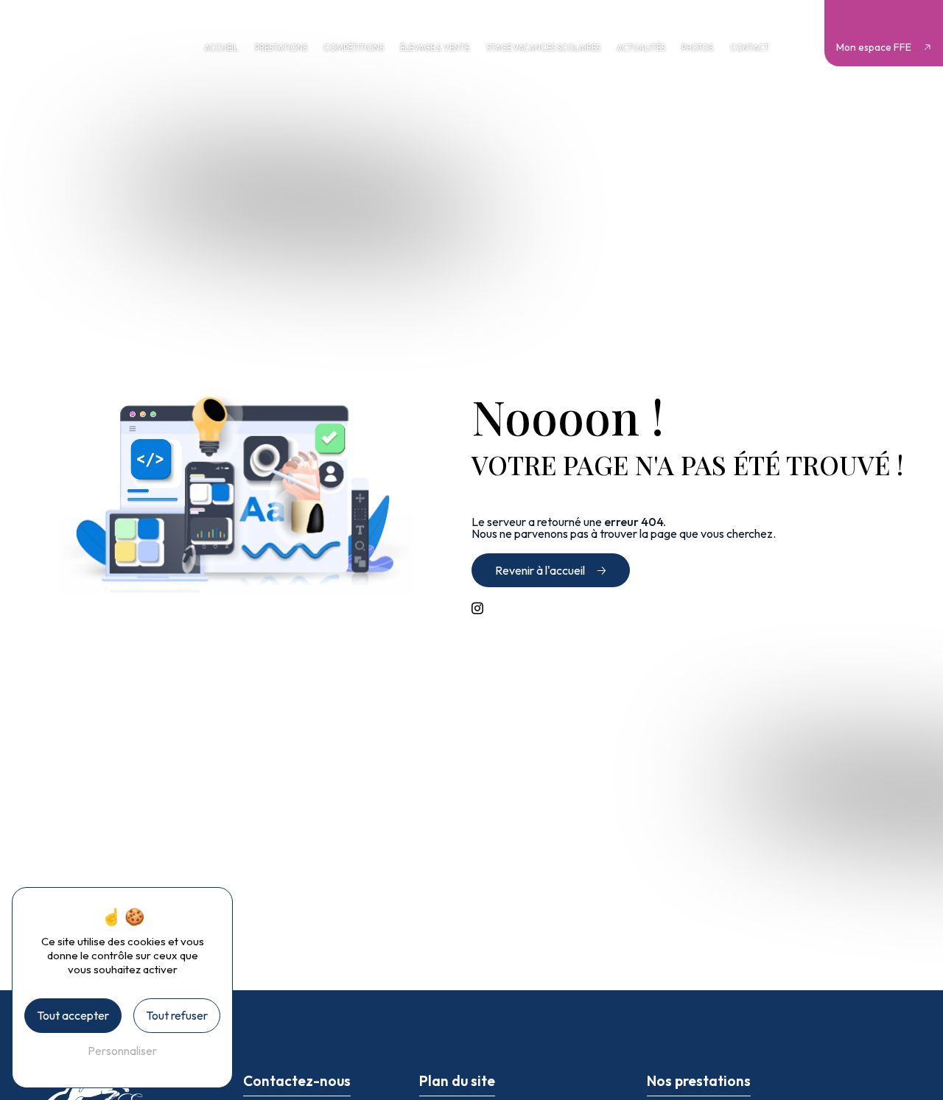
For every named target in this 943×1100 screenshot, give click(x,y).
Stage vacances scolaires (543, 48)
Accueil (221, 48)
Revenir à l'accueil (540, 570)
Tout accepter (73, 1015)
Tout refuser (177, 1015)
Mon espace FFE (873, 47)
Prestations (281, 48)
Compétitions (353, 48)
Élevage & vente (434, 48)
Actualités (641, 48)
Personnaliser (122, 1050)
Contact (749, 48)
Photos (697, 48)
